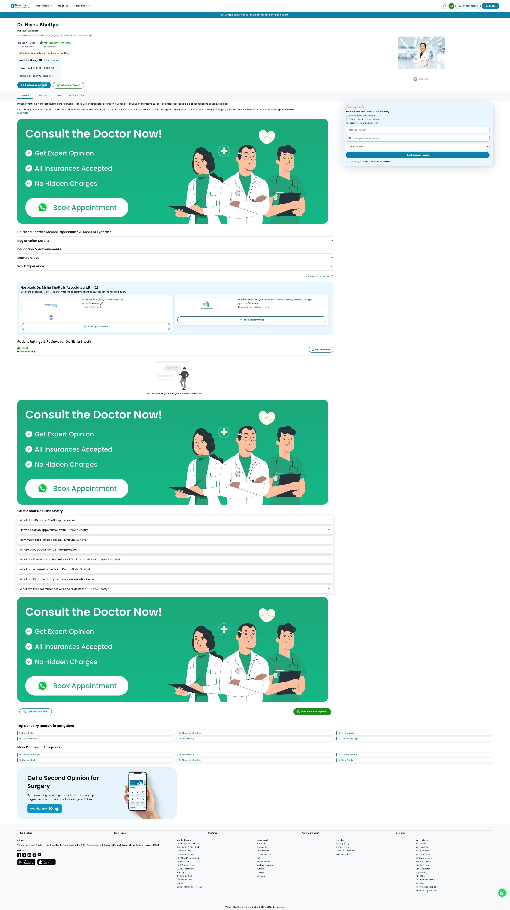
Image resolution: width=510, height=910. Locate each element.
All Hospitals (422, 847)
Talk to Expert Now (37, 711)
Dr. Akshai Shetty (186, 738)
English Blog (421, 872)
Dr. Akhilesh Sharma (28, 738)
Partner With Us (264, 854)
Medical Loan (422, 865)
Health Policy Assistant (427, 890)
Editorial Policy (343, 854)
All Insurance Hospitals (427, 887)
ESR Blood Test (184, 850)
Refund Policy (342, 847)
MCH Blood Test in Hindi (188, 847)
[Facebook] (19, 855)
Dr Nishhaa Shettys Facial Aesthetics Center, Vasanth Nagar (275, 299)
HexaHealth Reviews (425, 879)
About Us (261, 843)
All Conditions (422, 850)
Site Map (261, 876)
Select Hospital (355, 146)
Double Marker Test (186, 854)
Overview (24, 95)
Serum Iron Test (184, 879)
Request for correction (318, 276)
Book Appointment (98, 326)
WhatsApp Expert (70, 85)
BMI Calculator (423, 868)
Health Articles (76, 95)
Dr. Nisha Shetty (26, 733)
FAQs (58, 95)
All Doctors (421, 843)
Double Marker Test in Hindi (189, 887)
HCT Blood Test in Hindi (188, 858)
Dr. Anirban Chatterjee (349, 738)
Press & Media (263, 861)
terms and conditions (382, 161)
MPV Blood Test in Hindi (188, 843)
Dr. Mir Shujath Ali (346, 733)
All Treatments (423, 854)
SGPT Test (181, 872)
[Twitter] (24, 854)
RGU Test (181, 883)
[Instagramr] (34, 855)
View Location (51, 60)
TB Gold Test (183, 861)
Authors (260, 868)
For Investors (263, 850)
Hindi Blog (420, 876)
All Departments (424, 858)
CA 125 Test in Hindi (186, 868)
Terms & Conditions (346, 850)
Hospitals (42, 95)
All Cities (420, 883)
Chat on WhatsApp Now (314, 711)
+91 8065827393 (470, 6)
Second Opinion (423, 861)
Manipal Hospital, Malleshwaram (102, 299)
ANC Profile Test (184, 876)
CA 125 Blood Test (185, 865)
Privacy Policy (342, 843)
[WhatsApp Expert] (451, 6)
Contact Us (262, 847)
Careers (260, 872)
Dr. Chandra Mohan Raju (190, 733)
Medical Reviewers (265, 865)
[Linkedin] (29, 854)
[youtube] (39, 854)
